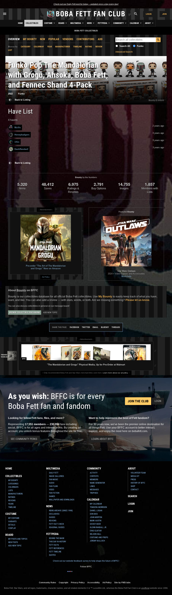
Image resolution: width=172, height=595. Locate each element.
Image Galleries (56, 476)
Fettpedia (103, 23)
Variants (12, 521)
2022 (10, 93)
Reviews (11, 500)
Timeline (77, 46)
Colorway (39, 46)
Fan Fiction (54, 493)
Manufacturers (15, 494)
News (89, 23)
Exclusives (54, 514)
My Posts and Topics (17, 539)
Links (92, 486)
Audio (51, 483)
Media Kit (135, 476)
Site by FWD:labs (122, 582)
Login (149, 14)
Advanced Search (124, 52)
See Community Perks (24, 439)
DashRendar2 (21, 149)
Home (20, 23)
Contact (135, 489)
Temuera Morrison (98, 507)
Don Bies (94, 514)
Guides (52, 517)
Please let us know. (137, 300)
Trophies (94, 493)
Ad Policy (46, 277)
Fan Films (53, 486)
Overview (14, 39)
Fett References (56, 548)
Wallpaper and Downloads (61, 499)
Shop (133, 486)
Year (49, 46)
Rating (88, 46)
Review (98, 46)
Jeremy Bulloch (97, 541)
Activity (93, 473)
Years (10, 504)
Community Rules (47, 582)
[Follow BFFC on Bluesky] (102, 573)
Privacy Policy (78, 582)
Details (11, 525)
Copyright (63, 582)
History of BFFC (138, 483)
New (42, 39)
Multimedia (75, 23)
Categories (13, 484)
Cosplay (12, 528)
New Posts (13, 542)
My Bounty (30, 39)
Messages (94, 489)
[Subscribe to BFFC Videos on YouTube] (91, 573)
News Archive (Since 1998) (61, 510)
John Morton (96, 517)
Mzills (17, 127)
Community (118, 23)
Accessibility (93, 582)
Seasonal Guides (56, 527)
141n (16, 142)
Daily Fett (53, 473)
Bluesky (105, 327)
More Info (126, 276)
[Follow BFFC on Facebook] (70, 573)
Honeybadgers (21, 134)
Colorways (13, 487)
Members (94, 479)
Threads (116, 327)
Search (132, 496)
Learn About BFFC (102, 439)
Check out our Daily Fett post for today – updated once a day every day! (86, 4)
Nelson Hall (95, 534)
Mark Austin (95, 520)
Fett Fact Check (56, 524)
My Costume (13, 518)
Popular (53, 39)
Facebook (74, 327)
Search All (124, 46)
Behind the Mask (56, 538)
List (10, 50)
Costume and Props (99, 537)
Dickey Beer (95, 524)
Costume (48, 23)
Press (133, 479)
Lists (10, 490)
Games (52, 496)
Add (100, 39)
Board (61, 23)
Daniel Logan (96, 510)
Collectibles (32, 23)
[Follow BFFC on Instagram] (75, 573)
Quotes (52, 555)
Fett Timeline (55, 552)
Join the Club (138, 401)
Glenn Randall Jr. (98, 527)
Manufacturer (62, 46)
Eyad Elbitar (95, 531)
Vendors (67, 39)
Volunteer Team (138, 473)
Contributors (85, 39)
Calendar (134, 23)
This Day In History (57, 541)
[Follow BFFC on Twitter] (80, 573)
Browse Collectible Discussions (24, 312)
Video (51, 489)
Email (95, 327)
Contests (94, 476)
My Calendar (96, 504)
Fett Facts (54, 545)
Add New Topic (50, 312)
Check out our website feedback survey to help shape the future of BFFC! (86, 561)
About (148, 23)
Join (164, 14)
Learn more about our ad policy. (115, 373)
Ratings (11, 497)
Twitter (86, 327)
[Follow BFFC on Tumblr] (86, 573)
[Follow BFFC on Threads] (96, 573)
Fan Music (53, 479)
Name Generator (97, 483)
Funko (140, 46)
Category (25, 46)
